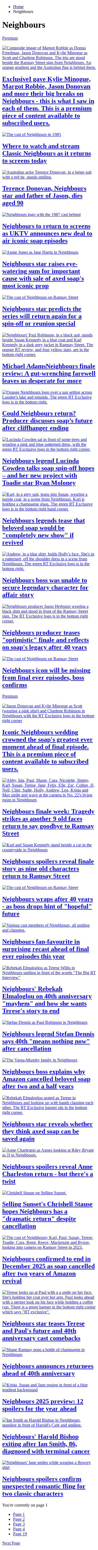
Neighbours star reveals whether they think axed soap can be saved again (47, 1131)
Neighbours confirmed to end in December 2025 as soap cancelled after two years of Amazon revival (48, 1269)
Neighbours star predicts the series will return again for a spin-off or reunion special (42, 316)
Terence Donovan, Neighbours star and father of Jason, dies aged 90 (44, 196)
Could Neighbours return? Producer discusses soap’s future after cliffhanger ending (47, 420)
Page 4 (19, 1529)
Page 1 (19, 1514)
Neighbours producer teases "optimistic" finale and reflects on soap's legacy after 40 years (45, 640)
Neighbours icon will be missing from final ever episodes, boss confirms (46, 677)
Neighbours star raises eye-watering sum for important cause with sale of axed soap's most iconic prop (43, 274)
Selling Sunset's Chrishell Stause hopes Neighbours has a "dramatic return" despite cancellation (47, 1215)
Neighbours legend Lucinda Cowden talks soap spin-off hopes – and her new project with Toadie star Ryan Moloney (48, 471)
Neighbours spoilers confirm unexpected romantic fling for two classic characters (43, 1486)
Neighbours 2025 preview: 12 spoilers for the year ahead (42, 1405)
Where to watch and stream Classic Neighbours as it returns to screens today (46, 153)
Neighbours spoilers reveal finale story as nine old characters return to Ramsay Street (48, 868)
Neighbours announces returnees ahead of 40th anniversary (47, 1369)
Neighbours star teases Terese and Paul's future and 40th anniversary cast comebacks (43, 1331)
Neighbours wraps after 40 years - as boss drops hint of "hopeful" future (47, 906)
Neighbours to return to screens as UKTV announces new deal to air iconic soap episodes (47, 233)
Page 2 (19, 1519)
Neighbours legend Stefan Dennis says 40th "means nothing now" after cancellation (48, 1041)
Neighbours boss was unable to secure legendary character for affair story (45, 587)
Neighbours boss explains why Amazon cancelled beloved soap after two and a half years (46, 1079)
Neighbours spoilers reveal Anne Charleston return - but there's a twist (47, 1174)
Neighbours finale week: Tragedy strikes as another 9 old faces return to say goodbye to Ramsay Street (48, 822)
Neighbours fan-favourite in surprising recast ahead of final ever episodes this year (45, 949)
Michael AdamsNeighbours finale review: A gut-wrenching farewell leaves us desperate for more (49, 373)
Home (18, 6)
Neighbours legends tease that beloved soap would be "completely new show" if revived (43, 531)
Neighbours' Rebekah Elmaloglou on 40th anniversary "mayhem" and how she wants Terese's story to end (47, 999)
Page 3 (19, 1524)
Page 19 (20, 1534)
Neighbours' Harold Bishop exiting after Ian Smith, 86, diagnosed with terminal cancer (46, 1444)
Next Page (11, 1543)
